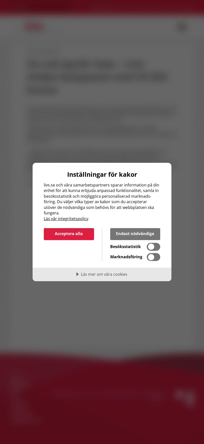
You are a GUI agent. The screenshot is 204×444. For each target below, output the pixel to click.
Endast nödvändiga (135, 233)
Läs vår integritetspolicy (66, 218)
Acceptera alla (69, 233)
